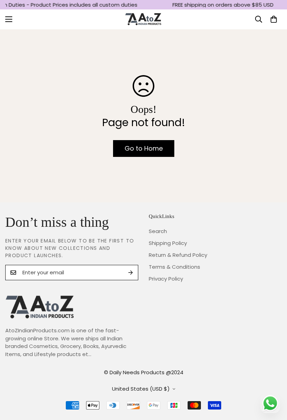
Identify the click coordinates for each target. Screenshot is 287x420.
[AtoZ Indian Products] (143, 19)
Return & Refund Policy (178, 255)
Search (158, 231)
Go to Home (144, 148)
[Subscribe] (130, 272)
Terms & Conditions (174, 266)
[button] (274, 19)
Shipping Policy (168, 243)
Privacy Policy (166, 278)
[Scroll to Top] (273, 382)
